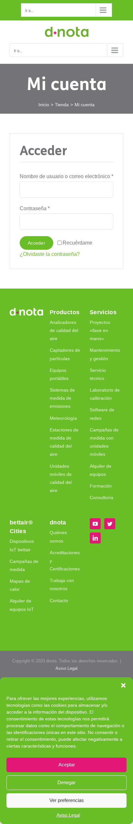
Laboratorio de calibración (105, 394)
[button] (123, 685)
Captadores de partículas (65, 354)
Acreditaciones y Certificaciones (65, 560)
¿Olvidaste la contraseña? (50, 254)
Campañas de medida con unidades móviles (104, 442)
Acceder (36, 243)
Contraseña (35, 208)
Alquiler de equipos (100, 470)
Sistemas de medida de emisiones (62, 398)
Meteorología (63, 418)
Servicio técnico (98, 374)
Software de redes (102, 413)
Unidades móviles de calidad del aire (61, 478)
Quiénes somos (58, 536)
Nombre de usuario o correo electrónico (66, 176)
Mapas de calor (20, 585)
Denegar (66, 782)
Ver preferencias (66, 800)
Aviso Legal (68, 815)
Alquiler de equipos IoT (22, 605)
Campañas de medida (24, 565)
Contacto (59, 600)
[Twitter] (109, 523)
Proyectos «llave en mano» (100, 330)
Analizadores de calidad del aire (64, 330)
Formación (101, 485)
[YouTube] (95, 523)
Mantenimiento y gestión (105, 354)
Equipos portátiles (59, 374)
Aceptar (66, 764)
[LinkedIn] (95, 538)
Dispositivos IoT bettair (22, 545)
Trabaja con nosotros (62, 584)
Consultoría (101, 497)
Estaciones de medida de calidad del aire (64, 442)
